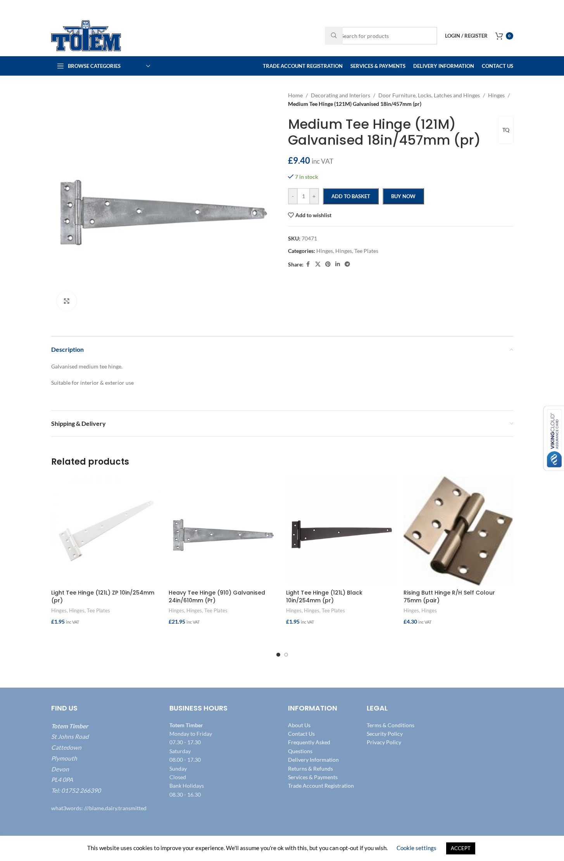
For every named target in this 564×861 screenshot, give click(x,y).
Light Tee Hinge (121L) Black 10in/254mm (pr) (324, 596)
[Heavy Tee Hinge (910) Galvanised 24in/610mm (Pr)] (223, 531)
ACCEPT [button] (461, 848)
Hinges (59, 610)
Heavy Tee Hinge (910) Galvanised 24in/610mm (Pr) (217, 596)
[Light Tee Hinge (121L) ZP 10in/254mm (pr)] (106, 531)
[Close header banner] (554, 8)
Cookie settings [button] (416, 847)
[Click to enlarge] (66, 301)
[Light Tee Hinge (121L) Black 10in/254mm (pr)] (341, 531)
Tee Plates (98, 610)
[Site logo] (86, 35)
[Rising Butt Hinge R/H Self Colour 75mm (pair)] (458, 531)
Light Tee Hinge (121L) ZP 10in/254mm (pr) (102, 596)
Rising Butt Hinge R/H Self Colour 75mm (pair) (449, 596)
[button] (106, 637)
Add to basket (350, 196)
